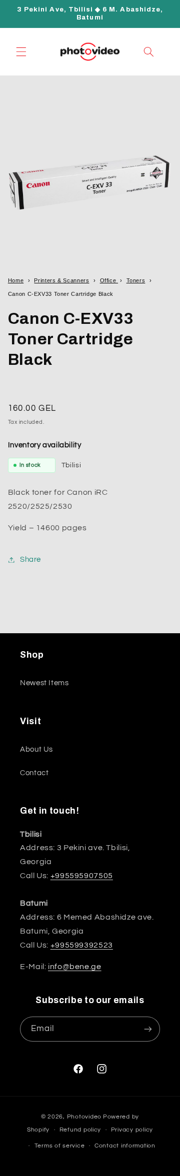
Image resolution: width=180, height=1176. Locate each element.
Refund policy (81, 1130)
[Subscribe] (148, 1029)
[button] (21, 51)
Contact (34, 773)
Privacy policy (132, 1130)
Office (109, 280)
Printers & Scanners (61, 280)
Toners (136, 280)
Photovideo (84, 1117)
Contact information (125, 1146)
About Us (36, 749)
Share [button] (30, 559)
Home (16, 280)
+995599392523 (81, 945)
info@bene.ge (75, 967)
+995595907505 (81, 876)
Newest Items (44, 683)
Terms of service (59, 1146)
